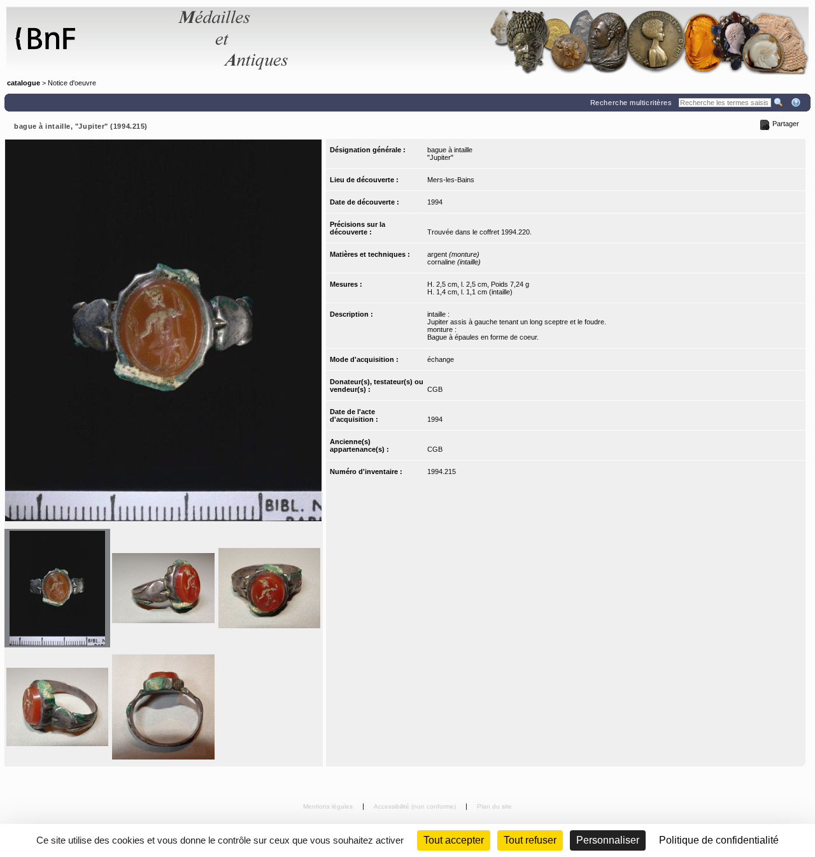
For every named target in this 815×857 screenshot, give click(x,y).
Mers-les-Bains (450, 180)
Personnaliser (607, 840)
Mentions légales (329, 806)
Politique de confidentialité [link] (719, 840)
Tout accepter (453, 840)
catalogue (23, 83)
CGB (435, 389)
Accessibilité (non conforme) (416, 806)
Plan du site (494, 806)
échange (440, 359)
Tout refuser (530, 840)
